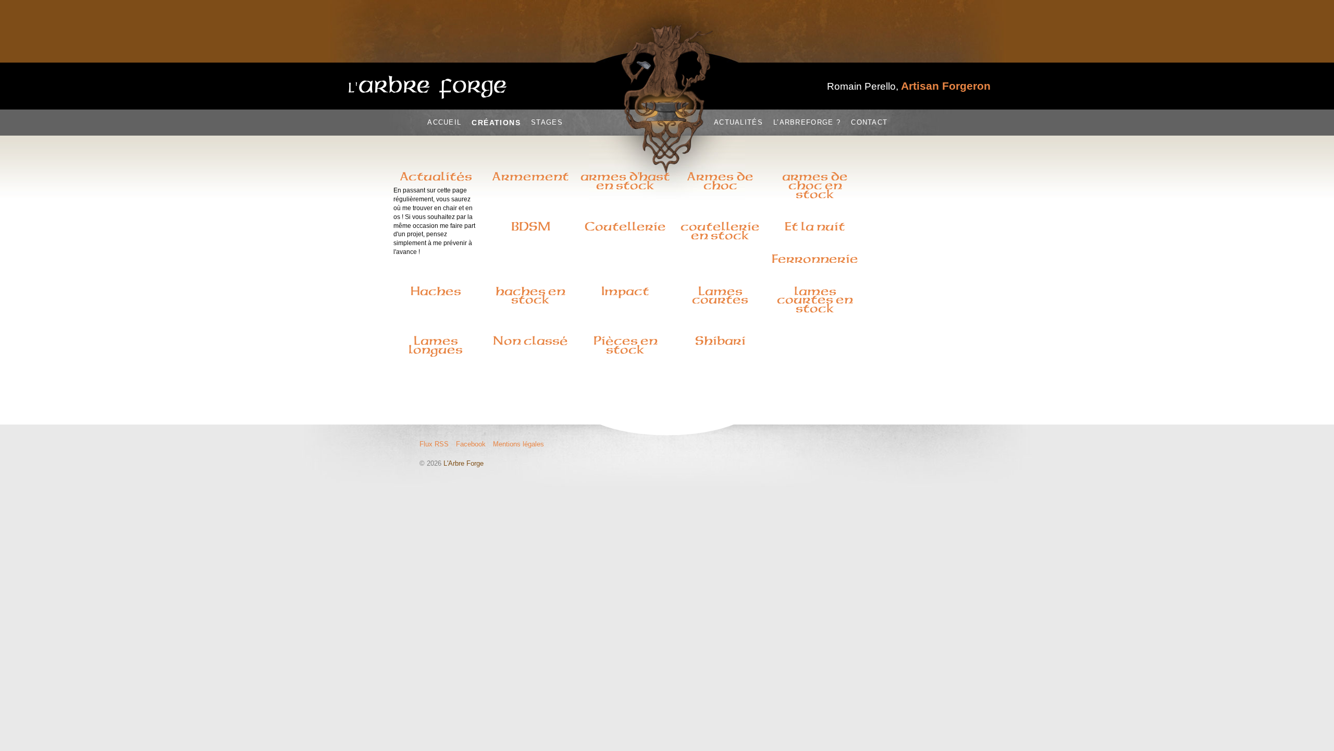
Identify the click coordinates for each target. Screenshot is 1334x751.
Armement (530, 176)
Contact (869, 122)
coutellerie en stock (720, 231)
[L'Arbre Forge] (428, 87)
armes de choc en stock (815, 185)
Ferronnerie (815, 258)
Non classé (530, 340)
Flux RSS (434, 444)
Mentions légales (518, 444)
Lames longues (436, 345)
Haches (436, 291)
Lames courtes (720, 295)
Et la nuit (815, 226)
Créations (496, 122)
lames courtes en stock (815, 300)
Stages (547, 122)
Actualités (738, 122)
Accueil (444, 122)
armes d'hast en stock (625, 180)
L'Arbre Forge (463, 463)
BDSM (530, 226)
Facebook (471, 444)
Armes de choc (720, 180)
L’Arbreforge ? (807, 122)
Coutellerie (625, 226)
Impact (625, 291)
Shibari (720, 340)
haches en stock (530, 295)
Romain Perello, (909, 86)
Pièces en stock (626, 345)
